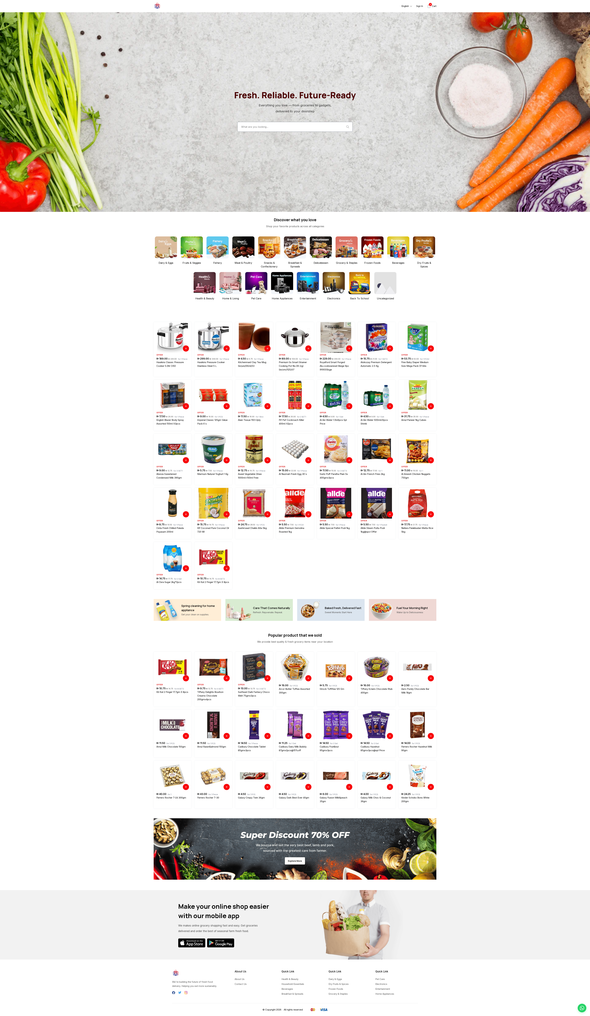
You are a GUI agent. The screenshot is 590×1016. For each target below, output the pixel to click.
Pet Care (380, 979)
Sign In (419, 6)
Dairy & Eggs (335, 979)
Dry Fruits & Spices (338, 984)
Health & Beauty (289, 979)
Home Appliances (384, 993)
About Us (239, 979)
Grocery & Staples (338, 993)
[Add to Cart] (186, 348)
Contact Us (241, 984)
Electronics (381, 984)
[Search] (348, 127)
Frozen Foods (335, 988)
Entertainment (382, 988)
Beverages (287, 988)
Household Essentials (292, 984)
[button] (582, 1008)
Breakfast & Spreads (292, 993)
